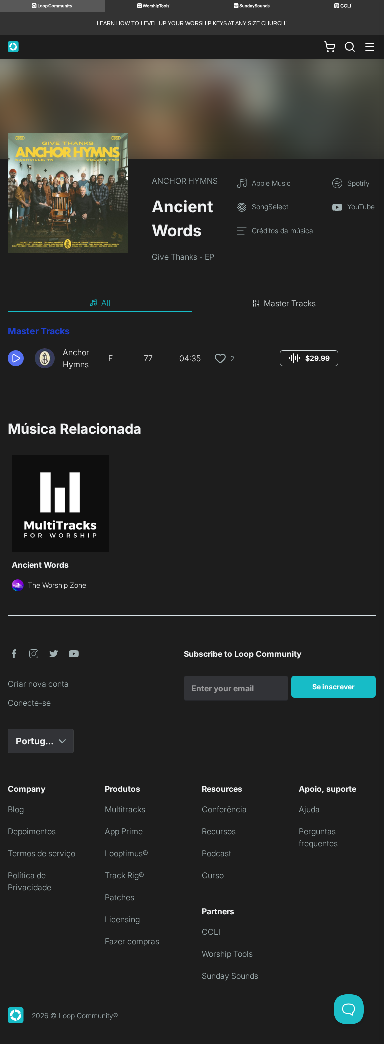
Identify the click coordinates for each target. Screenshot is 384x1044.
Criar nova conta (38, 684)
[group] (309, 358)
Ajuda (309, 809)
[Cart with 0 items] (330, 47)
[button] (17, 358)
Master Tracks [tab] (290, 303)
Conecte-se (29, 703)
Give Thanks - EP (183, 256)
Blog (16, 809)
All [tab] (106, 303)
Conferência (224, 809)
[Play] (16, 358)
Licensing (122, 919)
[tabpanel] (192, 351)
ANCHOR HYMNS (185, 181)
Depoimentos (32, 831)
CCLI (211, 932)
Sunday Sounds (230, 976)
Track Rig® (124, 875)
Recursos (219, 831)
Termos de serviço (42, 853)
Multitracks (125, 809)
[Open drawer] (370, 47)
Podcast (217, 853)
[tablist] (192, 303)
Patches (119, 897)
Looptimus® (126, 853)
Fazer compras (132, 941)
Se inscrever (333, 686)
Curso (213, 875)
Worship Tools (227, 954)
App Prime (124, 831)
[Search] (350, 47)
